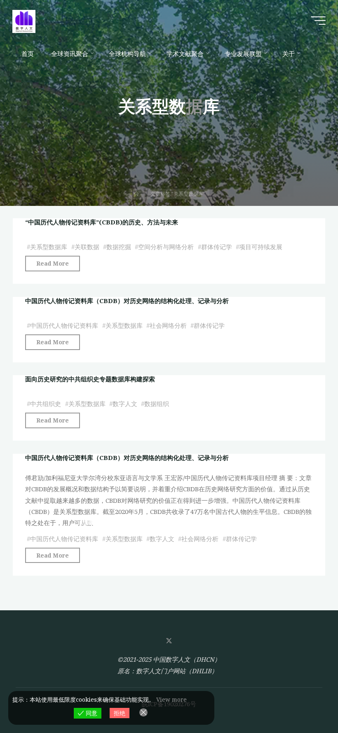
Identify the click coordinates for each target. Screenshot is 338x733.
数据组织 (156, 404)
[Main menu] (318, 20)
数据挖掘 (118, 247)
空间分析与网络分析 (166, 247)
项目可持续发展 (260, 247)
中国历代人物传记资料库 (64, 325)
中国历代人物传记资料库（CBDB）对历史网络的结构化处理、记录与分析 (127, 300)
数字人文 (125, 404)
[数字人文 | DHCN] (23, 20)
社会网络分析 (168, 325)
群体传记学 (216, 247)
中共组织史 (45, 404)
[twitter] (169, 640)
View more (171, 699)
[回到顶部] (306, 701)
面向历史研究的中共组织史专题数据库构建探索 (90, 379)
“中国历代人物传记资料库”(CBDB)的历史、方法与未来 (101, 222)
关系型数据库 (48, 247)
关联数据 (87, 247)
